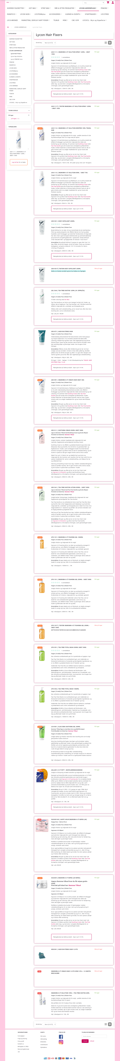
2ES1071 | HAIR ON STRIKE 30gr (62, 331)
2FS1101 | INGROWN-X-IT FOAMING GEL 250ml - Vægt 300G (71, 579)
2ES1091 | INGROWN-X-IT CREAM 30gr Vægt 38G (67, 380)
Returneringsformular (23, 1049)
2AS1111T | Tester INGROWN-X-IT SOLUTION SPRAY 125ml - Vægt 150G (71, 107)
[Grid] (106, 43)
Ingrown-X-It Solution (59, 472)
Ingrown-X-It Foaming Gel (70, 779)
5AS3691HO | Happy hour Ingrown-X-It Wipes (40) (69, 819)
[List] (110, 43)
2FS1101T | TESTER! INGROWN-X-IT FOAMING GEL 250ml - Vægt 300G (70, 626)
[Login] (113, 2)
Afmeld (92, 1041)
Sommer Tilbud (69, 434)
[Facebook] (61, 1036)
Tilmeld (85, 1041)
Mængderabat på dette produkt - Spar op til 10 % (68, 94)
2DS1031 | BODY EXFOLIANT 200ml (63, 221)
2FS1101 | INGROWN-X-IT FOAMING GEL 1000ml (67, 537)
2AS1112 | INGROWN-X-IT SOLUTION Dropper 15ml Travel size (71, 129)
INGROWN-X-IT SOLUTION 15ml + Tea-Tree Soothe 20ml (70, 993)
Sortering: (39, 42)
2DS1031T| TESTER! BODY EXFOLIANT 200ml (66, 268)
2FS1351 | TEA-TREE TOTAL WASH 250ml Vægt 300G (68, 647)
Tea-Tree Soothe (56, 71)
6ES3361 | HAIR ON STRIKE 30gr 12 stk (64, 949)
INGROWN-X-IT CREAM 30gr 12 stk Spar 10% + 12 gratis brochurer (71, 972)
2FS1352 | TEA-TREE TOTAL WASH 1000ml (65, 689)
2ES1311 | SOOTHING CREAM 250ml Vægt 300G (67, 430)
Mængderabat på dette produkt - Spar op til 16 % (68, 367)
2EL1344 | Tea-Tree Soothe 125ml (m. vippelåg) (68, 290)
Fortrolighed (21, 1036)
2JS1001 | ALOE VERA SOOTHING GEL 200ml (65, 726)
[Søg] (103, 2)
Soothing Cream (83, 70)
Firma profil (21, 1041)
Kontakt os (21, 1044)
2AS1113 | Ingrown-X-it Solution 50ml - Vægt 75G (69, 172)
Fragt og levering (22, 1038)
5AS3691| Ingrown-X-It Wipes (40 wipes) (65, 878)
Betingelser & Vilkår (23, 1046)
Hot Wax (66, 299)
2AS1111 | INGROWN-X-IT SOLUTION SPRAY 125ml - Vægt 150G (18, 153)
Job (19, 1051)
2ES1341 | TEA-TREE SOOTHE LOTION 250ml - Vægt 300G (70, 487)
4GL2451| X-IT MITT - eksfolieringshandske (66, 770)
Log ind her (15, 162)
